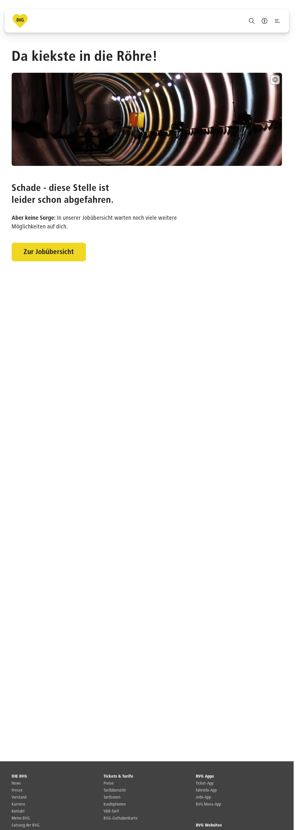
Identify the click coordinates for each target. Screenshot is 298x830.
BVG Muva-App (208, 804)
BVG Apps (205, 776)
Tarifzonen (112, 797)
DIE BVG (19, 776)
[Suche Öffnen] (251, 21)
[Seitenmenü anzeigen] (277, 21)
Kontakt (18, 811)
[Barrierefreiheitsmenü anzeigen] (264, 21)
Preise (109, 783)
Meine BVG (21, 818)
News (16, 783)
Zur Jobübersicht (49, 252)
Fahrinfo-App (206, 790)
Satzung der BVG (26, 825)
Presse (17, 790)
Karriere (18, 804)
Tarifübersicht (115, 790)
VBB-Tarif (111, 811)
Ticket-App (205, 783)
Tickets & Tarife (118, 776)
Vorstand (19, 797)
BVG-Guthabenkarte (121, 818)
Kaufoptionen (115, 804)
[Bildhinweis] (275, 79)
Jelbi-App (203, 797)
